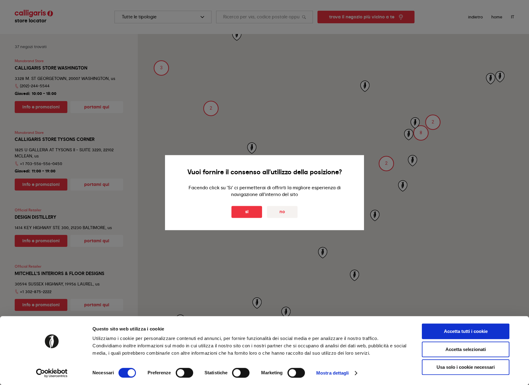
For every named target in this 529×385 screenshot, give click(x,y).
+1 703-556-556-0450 (41, 163)
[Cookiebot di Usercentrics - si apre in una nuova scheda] (52, 373)
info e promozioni (41, 107)
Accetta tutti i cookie (466, 331)
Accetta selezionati (465, 349)
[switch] (184, 373)
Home (496, 16)
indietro (475, 16)
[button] (421, 133)
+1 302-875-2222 (35, 291)
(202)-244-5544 (35, 85)
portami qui (96, 107)
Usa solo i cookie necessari (466, 367)
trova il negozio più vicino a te (361, 17)
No (282, 211)
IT (512, 16)
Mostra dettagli (332, 373)
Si (247, 211)
